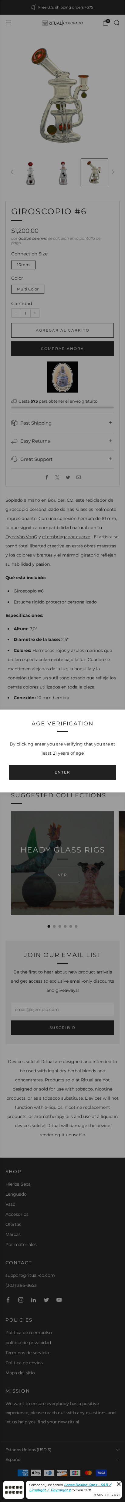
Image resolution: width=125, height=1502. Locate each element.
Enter (62, 772)
